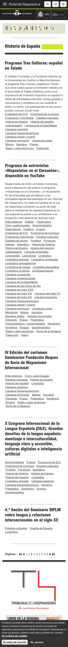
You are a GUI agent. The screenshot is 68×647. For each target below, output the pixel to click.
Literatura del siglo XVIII (19, 290)
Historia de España (16, 122)
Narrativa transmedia (39, 316)
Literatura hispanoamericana (22, 133)
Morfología (11, 312)
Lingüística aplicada (17, 259)
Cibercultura (44, 222)
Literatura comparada (17, 274)
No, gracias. (37, 642)
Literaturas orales (42, 140)
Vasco (24, 335)
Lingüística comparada (44, 259)
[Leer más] (32, 110)
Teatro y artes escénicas (19, 148)
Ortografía (11, 320)
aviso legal (35, 632)
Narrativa (21, 144)
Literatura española (16, 129)
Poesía (34, 144)
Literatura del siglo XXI (18, 297)
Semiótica (11, 327)
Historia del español (42, 122)
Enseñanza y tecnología (19, 118)
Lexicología (29, 256)
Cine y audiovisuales (17, 225)
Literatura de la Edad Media (41, 125)
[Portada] (34, 28)
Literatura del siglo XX (47, 293)
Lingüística (44, 256)
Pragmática (37, 320)
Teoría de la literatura (48, 331)
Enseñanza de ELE (16, 114)
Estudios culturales (47, 118)
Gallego (10, 244)
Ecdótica (28, 229)
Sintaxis (24, 327)
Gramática (23, 244)
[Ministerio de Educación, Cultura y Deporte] (51, 14)
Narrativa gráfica (15, 316)
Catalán (29, 222)
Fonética (36, 240)
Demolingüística (42, 225)
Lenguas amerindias (37, 252)
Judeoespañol (13, 125)
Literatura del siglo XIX (18, 293)
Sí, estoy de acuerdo (14, 642)
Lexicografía (12, 256)
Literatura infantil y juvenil (20, 137)
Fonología (49, 240)
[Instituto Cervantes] (17, 12)
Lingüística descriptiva (46, 267)
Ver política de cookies (14, 635)
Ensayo (40, 229)
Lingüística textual (42, 271)
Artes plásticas (13, 222)
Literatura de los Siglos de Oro (23, 286)
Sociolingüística (41, 327)
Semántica (54, 323)
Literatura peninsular (17, 140)
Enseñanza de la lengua (44, 114)
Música (9, 144)
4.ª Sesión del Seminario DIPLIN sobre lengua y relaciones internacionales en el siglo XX (33, 515)
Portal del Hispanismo (23, 4)
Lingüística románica (17, 271)
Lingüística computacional (20, 263)
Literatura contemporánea (20, 278)
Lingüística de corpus (17, 267)
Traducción (42, 148)
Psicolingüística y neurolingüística (25, 323)
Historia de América (43, 244)
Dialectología (13, 229)
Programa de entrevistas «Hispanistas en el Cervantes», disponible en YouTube (32, 171)
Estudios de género (16, 240)
